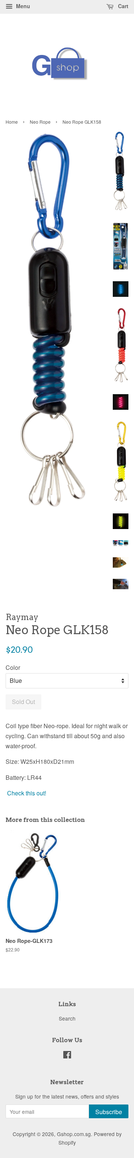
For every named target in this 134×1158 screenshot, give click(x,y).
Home (12, 122)
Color (13, 667)
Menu (22, 6)
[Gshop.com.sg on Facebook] (67, 1056)
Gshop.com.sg (74, 1134)
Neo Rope (40, 122)
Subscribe (108, 1111)
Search (67, 1018)
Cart (122, 6)
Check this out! (26, 793)
